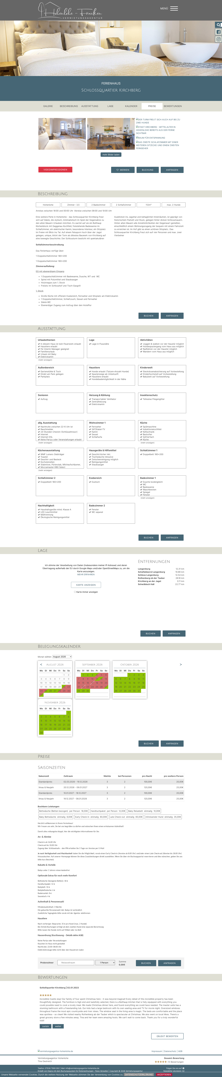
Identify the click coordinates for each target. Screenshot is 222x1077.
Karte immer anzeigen (87, 592)
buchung (147, 170)
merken (124, 170)
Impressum (157, 1051)
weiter (58, 1026)
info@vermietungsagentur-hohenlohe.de (82, 1068)
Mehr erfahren (86, 574)
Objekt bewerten (167, 1036)
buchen (148, 315)
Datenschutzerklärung (139, 1074)
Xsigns (50, 1071)
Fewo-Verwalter (101, 1071)
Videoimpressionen (55, 169)
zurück (45, 1026)
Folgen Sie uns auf (174, 1068)
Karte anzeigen (86, 585)
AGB (180, 1051)
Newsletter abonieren (172, 1071)
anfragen (172, 170)
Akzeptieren (164, 1074)
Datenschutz (170, 1051)
